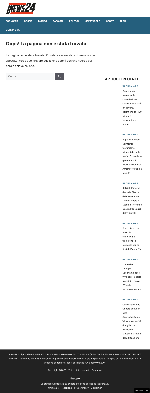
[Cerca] (59, 76)
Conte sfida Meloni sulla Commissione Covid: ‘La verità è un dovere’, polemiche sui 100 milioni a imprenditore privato (132, 108)
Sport (110, 21)
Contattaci (97, 370)
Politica (74, 21)
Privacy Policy (81, 387)
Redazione (66, 387)
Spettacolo (92, 21)
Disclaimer (96, 387)
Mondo (42, 21)
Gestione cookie (141, 390)
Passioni (58, 21)
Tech (123, 21)
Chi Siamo (53, 387)
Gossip (28, 21)
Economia (12, 21)
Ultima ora (13, 29)
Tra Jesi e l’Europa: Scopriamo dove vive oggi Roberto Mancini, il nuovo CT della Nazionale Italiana (132, 277)
